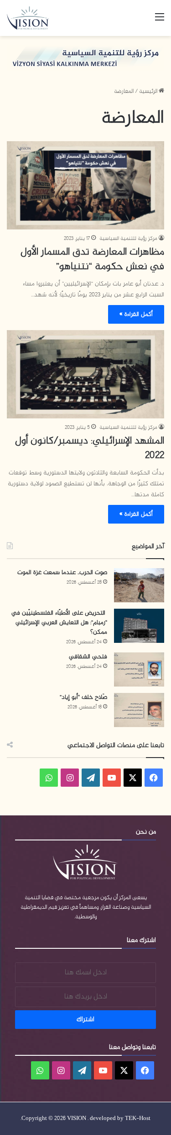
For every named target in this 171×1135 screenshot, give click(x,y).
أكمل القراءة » (136, 314)
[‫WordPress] (91, 778)
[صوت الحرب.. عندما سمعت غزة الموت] (139, 585)
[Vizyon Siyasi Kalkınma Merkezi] (32, 18)
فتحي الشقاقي (88, 656)
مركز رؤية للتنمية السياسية (128, 238)
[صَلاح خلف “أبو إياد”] (139, 710)
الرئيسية (149, 92)
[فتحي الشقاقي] (139, 669)
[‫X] (133, 778)
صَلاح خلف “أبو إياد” (83, 697)
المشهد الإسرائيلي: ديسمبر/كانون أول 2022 (89, 448)
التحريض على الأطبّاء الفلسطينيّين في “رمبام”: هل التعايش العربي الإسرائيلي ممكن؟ (59, 622)
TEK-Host (137, 1119)
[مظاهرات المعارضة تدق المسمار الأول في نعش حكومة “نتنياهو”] (85, 185)
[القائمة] (159, 21)
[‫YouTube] (112, 778)
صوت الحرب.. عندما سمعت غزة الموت (62, 572)
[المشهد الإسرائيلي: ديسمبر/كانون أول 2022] (85, 374)
